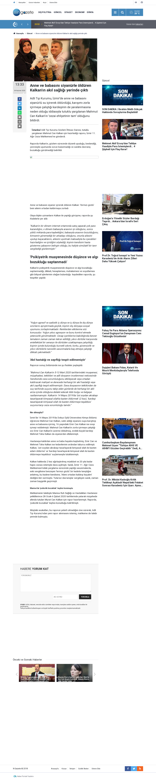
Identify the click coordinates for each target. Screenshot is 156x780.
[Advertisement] (64, 300)
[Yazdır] (20, 122)
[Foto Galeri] (141, 2)
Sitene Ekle (53, 2)
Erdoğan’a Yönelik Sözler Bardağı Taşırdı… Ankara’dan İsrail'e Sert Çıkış (73, 24)
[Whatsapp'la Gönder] (20, 113)
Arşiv (44, 2)
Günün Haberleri (34, 2)
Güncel (58, 12)
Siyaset (68, 12)
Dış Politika (44, 12)
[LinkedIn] (20, 108)
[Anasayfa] (14, 2)
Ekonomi (79, 12)
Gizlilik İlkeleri (83, 769)
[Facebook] (20, 99)
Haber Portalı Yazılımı (25, 776)
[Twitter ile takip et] (134, 768)
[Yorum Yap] (20, 126)
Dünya (90, 12)
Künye (64, 769)
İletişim (72, 769)
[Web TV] (136, 2)
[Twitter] (20, 104)
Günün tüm (134, 24)
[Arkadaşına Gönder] (20, 117)
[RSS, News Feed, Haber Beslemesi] (140, 768)
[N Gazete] (23, 12)
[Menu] (115, 12)
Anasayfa (55, 769)
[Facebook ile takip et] (128, 768)
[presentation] (22, 24)
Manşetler (22, 2)
